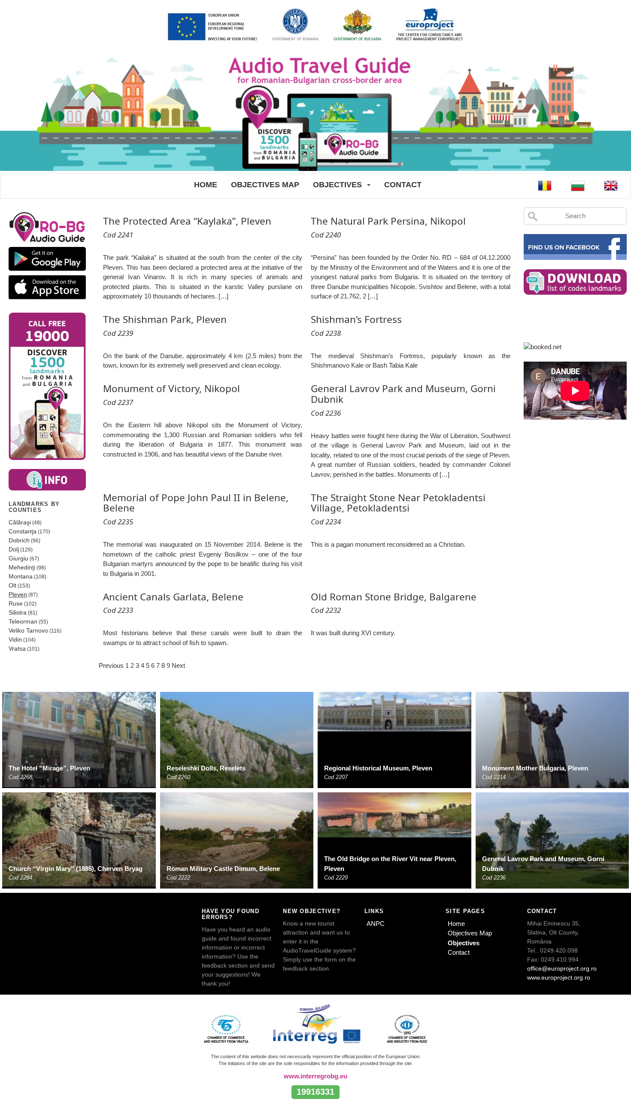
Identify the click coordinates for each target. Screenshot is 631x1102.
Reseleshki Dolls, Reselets (206, 768)
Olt (12, 585)
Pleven (18, 594)
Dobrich (19, 540)
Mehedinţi (22, 567)
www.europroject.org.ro (558, 977)
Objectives (337, 184)
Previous (111, 665)
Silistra (18, 612)
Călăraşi (20, 522)
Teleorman (23, 621)
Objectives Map (265, 184)
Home (205, 184)
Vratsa (17, 648)
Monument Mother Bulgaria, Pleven (535, 768)
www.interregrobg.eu (315, 1076)
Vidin (15, 639)
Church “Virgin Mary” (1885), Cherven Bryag (76, 868)
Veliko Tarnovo (28, 630)
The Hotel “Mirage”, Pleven (49, 768)
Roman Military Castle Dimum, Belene (223, 868)
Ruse (16, 603)
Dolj (14, 549)
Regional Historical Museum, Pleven (378, 768)
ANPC (376, 923)
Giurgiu (18, 558)
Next (178, 665)
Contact (403, 184)
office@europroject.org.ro (562, 968)
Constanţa (22, 531)
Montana (21, 576)
